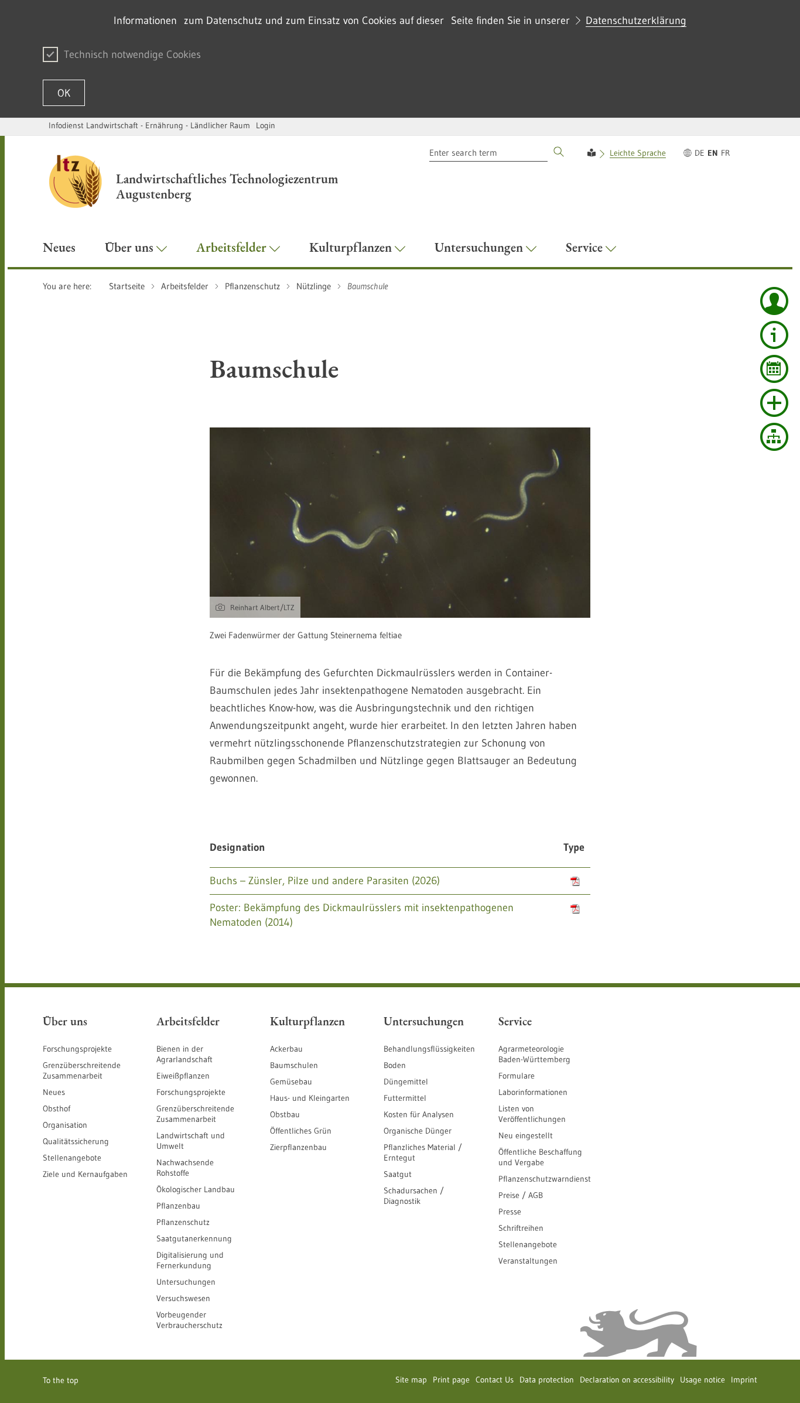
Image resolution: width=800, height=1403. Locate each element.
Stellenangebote (72, 1157)
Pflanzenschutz (183, 1222)
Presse (509, 1211)
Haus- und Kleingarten (310, 1098)
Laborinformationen (532, 1092)
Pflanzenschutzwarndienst (544, 1178)
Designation (237, 847)
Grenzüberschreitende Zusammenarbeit (82, 1070)
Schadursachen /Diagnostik (414, 1195)
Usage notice (702, 1379)
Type (573, 847)
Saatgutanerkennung (194, 1238)
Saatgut (398, 1174)
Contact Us (495, 1379)
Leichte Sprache (638, 153)
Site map (411, 1379)
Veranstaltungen (528, 1260)
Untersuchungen (186, 1282)
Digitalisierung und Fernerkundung (190, 1260)
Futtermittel (405, 1098)
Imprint (744, 1379)
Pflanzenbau (178, 1205)
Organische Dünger (418, 1130)
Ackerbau (286, 1048)
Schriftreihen (520, 1228)
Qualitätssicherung (76, 1141)
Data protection (546, 1379)
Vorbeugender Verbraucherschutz (189, 1319)
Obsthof (56, 1108)
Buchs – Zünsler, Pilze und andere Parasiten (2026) (325, 880)
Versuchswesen (183, 1298)
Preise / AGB (520, 1195)
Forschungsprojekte (77, 1048)
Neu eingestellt (525, 1135)
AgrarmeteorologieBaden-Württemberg (534, 1054)
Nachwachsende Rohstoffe (185, 1167)
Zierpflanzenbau (298, 1147)
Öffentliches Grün (300, 1130)
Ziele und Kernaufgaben (85, 1174)
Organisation (65, 1125)
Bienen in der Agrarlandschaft (184, 1054)
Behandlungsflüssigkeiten (429, 1048)
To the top (60, 1380)
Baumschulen (294, 1065)
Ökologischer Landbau (195, 1189)
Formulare (516, 1075)
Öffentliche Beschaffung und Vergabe (540, 1157)
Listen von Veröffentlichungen (532, 1113)
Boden (395, 1065)
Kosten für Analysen (419, 1114)
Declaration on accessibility (627, 1379)
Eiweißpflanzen (183, 1075)
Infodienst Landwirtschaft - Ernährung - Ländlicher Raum (149, 125)
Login (265, 125)
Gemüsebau (291, 1081)
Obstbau (285, 1114)
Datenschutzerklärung (636, 20)
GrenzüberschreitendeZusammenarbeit (195, 1113)
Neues (54, 1092)
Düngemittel (406, 1081)
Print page (451, 1379)
